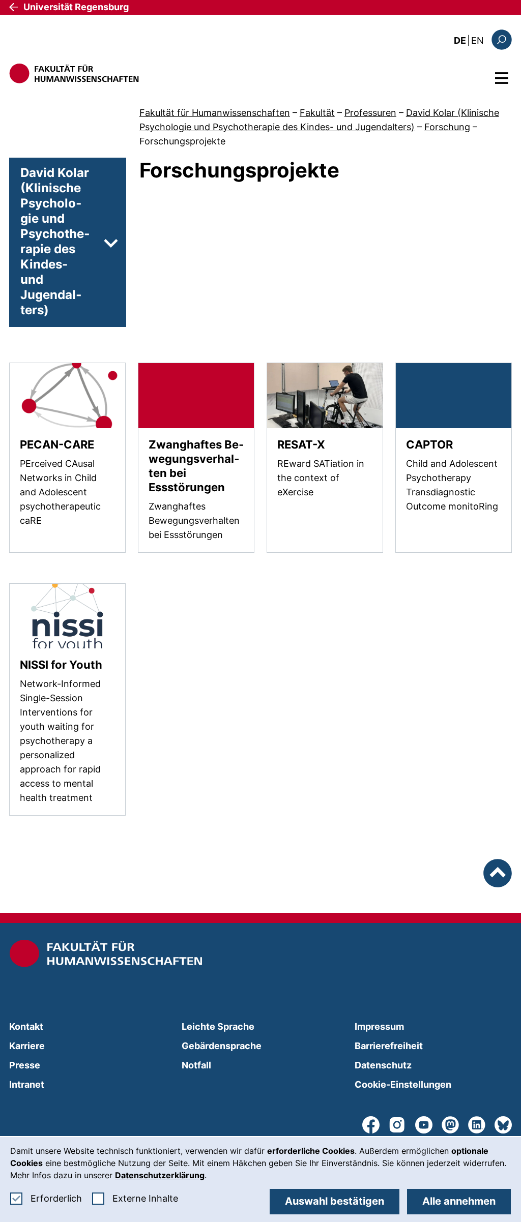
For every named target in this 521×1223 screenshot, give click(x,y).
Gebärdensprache (222, 1045)
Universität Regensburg (76, 7)
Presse (24, 1065)
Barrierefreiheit (389, 1045)
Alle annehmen (459, 1201)
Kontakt (26, 1026)
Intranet (26, 1084)
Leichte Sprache (218, 1026)
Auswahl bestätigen (334, 1201)
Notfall (196, 1065)
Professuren (370, 112)
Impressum (379, 1026)
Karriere (27, 1045)
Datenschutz (383, 1065)
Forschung (447, 127)
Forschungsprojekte (182, 141)
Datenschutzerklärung (160, 1175)
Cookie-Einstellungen (403, 1084)
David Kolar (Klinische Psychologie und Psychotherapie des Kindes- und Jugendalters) (55, 241)
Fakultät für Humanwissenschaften (214, 112)
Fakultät (317, 112)
